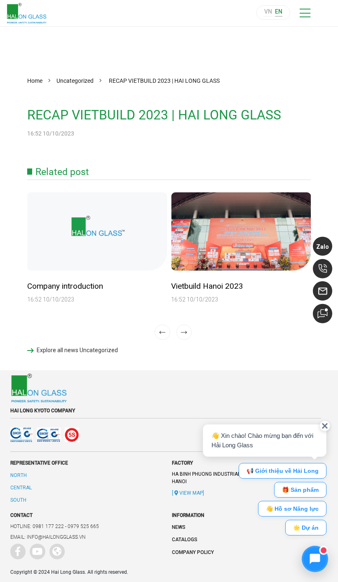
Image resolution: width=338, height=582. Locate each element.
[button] (184, 332)
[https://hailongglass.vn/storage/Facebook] (16, 550)
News (178, 527)
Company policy (193, 552)
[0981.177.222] (323, 268)
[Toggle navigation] (304, 13)
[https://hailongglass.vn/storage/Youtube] (36, 550)
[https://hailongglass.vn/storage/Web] (55, 550)
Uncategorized (75, 80)
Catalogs (184, 539)
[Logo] (30, 13)
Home (34, 80)
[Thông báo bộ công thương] (200, 435)
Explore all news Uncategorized (77, 350)
